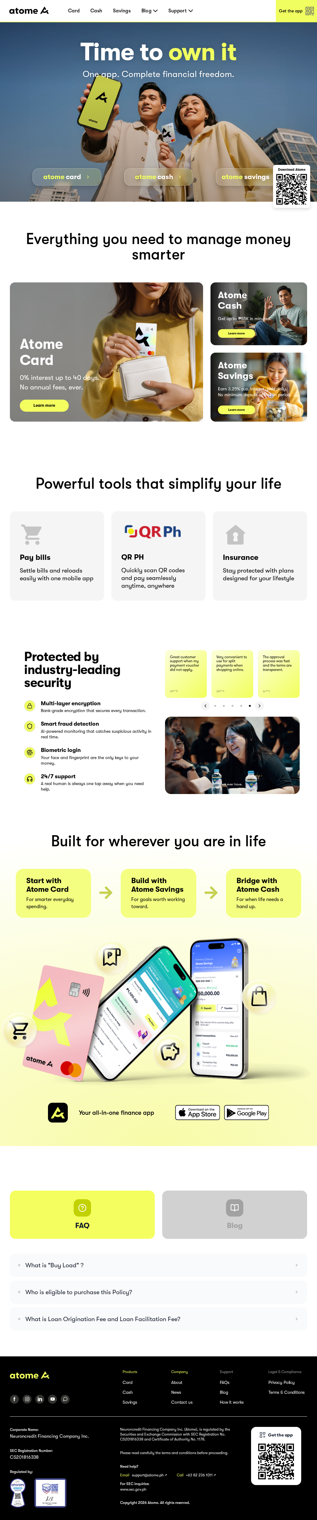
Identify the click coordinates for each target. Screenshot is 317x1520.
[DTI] (50, 1493)
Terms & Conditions (286, 1392)
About (176, 1382)
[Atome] (62, 1374)
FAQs (224, 1382)
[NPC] (18, 1493)
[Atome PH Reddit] (65, 1399)
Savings (122, 11)
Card (74, 11)
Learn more (44, 405)
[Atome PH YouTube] (52, 1399)
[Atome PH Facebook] (14, 1399)
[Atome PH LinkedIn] (39, 1399)
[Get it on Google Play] (246, 1113)
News (176, 1392)
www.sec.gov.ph (133, 1489)
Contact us (182, 1402)
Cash (96, 11)
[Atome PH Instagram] (27, 1399)
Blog (224, 1392)
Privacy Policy (281, 1382)
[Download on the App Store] (197, 1113)
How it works (232, 1402)
